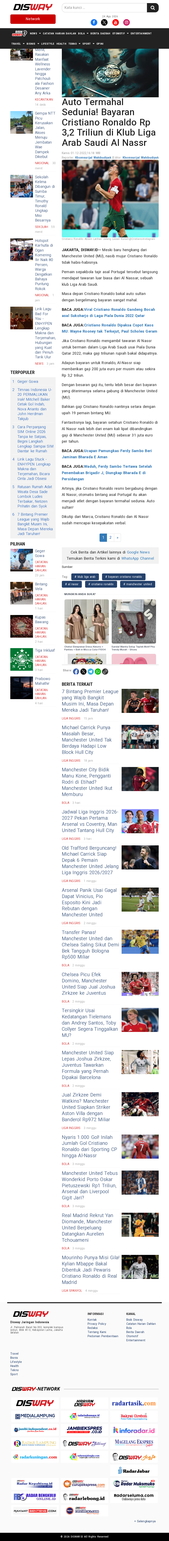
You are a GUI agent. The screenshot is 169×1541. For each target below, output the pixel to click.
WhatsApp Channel (137, 558)
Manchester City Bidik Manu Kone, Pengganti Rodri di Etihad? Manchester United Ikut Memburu (87, 782)
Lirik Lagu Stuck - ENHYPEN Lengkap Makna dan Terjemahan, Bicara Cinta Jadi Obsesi (31, 469)
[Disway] (35, 1403)
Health (61, 43)
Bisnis (31, 43)
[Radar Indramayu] (84, 1416)
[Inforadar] (134, 1430)
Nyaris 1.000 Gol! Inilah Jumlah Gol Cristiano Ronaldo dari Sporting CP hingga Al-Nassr (89, 1146)
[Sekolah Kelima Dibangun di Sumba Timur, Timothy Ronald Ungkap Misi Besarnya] (21, 186)
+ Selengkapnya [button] (145, 1521)
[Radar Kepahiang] (35, 1484)
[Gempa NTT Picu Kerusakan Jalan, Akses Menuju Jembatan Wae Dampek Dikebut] (21, 122)
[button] (110, 70)
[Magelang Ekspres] (134, 1443)
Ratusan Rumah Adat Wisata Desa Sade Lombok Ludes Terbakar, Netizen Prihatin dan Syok (32, 497)
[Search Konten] (152, 7)
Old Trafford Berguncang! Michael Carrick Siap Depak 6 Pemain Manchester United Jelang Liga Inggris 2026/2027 (90, 860)
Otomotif (118, 33)
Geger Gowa (25, 381)
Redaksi (93, 1328)
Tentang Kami (97, 1332)
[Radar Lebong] (84, 1497)
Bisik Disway (134, 1320)
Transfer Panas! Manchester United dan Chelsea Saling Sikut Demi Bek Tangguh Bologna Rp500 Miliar (90, 945)
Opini (99, 43)
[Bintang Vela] (21, 593)
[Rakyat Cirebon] (134, 1416)
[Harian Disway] (84, 1403)
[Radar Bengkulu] (35, 1497)
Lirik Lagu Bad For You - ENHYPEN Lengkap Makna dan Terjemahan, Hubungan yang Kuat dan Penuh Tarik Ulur (45, 333)
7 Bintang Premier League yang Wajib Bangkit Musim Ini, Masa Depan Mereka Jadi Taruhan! (32, 524)
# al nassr (72, 584)
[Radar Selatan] (84, 1511)
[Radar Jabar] (134, 1470)
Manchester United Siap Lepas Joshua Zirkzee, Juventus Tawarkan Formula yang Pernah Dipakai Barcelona (88, 1065)
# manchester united (137, 584)
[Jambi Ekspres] (84, 1430)
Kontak (92, 1320)
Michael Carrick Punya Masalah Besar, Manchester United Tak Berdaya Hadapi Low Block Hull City (87, 740)
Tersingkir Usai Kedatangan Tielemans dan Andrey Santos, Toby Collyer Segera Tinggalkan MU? (90, 1023)
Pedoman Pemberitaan (103, 1336)
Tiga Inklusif (45, 650)
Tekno (72, 43)
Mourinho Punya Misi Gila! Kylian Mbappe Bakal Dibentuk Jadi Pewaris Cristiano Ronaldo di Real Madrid (90, 1270)
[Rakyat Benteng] (35, 1511)
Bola (81, 33)
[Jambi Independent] (35, 1430)
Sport (86, 43)
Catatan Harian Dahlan (59, 33)
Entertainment (141, 33)
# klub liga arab (85, 577)
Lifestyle (47, 43)
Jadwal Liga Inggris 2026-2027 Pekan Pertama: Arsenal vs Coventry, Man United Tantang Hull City (90, 821)
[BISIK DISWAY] (19, 33)
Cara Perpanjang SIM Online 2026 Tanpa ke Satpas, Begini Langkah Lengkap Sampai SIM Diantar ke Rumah (33, 439)
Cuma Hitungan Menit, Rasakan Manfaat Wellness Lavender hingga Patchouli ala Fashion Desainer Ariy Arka (44, 66)
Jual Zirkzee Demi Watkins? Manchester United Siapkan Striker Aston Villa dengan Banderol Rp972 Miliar (86, 1107)
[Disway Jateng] (84, 1443)
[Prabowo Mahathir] (21, 688)
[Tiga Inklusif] (21, 659)
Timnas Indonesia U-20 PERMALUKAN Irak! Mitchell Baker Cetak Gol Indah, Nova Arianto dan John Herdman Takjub (32, 404)
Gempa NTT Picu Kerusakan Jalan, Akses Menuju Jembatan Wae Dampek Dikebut (45, 135)
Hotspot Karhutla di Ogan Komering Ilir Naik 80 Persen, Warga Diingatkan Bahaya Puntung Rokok (44, 265)
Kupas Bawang (41, 620)
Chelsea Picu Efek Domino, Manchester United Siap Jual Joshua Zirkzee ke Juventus (88, 984)
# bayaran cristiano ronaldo (123, 577)
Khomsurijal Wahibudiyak (93, 157)
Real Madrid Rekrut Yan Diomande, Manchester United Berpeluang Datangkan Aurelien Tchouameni (87, 1228)
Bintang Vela (41, 586)
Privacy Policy (97, 1324)
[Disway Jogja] (134, 1457)
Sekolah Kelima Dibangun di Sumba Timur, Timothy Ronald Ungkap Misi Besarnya (45, 198)
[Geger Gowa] (21, 560)
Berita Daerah (100, 33)
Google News (138, 552)
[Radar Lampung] (35, 1443)
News (33, 33)
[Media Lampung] (35, 1416)
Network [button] (33, 19)
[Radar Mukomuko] (134, 1484)
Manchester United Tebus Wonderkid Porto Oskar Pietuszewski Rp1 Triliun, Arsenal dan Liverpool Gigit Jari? (90, 1186)
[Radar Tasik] (134, 1403)
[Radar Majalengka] (84, 1457)
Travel (16, 43)
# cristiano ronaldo (101, 584)
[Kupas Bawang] (21, 626)
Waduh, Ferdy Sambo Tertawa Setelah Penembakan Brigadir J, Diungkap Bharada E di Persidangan (107, 473)
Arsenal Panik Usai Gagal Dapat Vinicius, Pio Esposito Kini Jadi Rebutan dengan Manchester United (89, 903)
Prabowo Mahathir (42, 681)
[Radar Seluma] (134, 1497)
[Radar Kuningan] (35, 1457)
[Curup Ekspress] (84, 1484)
